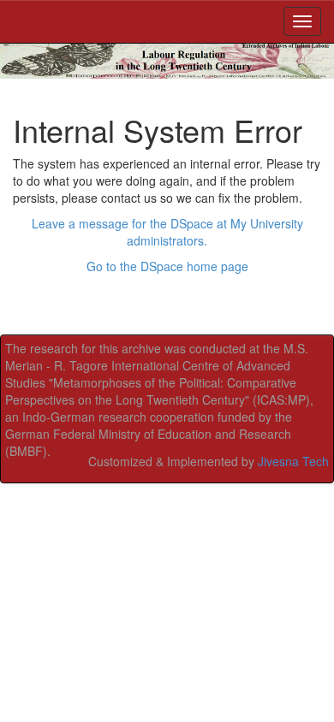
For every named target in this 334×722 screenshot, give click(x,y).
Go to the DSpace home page (167, 266)
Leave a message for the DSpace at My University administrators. (167, 232)
